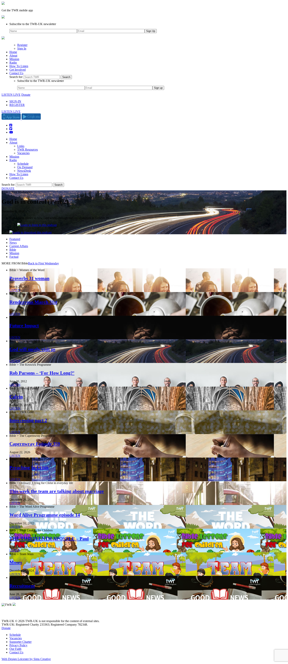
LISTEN (14, 290)
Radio (13, 62)
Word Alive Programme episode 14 (44, 514)
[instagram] (17, 614)
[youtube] (23, 614)
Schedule (23, 163)
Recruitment (22, 585)
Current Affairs (18, 246)
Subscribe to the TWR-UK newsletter (32, 24)
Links (20, 146)
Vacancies (23, 153)
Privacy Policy (18, 645)
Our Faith (15, 648)
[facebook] (12, 614)
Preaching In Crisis (28, 467)
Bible (12, 249)
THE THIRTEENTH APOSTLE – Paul (49, 538)
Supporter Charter (20, 641)
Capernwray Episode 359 (34, 443)
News (13, 242)
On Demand (25, 167)
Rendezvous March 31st (33, 302)
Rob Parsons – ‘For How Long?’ (41, 372)
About (13, 55)
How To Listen (18, 66)
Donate (25, 94)
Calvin (16, 396)
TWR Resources (27, 149)
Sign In (21, 48)
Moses (15, 562)
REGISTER (17, 105)
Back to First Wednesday (43, 263)
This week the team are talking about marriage (56, 491)
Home (13, 52)
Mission (14, 59)
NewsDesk (24, 170)
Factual (13, 256)
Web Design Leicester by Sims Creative (26, 659)
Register (22, 45)
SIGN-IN (15, 101)
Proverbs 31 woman (29, 278)
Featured (14, 239)
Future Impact (24, 325)
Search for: (16, 77)
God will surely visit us (32, 349)
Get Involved (17, 69)
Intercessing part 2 (28, 420)
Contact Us (16, 73)
